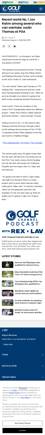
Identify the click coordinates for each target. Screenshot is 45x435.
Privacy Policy (14, 393)
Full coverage (36, 142)
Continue (22, 430)
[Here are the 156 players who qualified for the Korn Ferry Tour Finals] (7, 264)
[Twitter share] (9, 46)
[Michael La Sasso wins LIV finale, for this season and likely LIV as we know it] (7, 312)
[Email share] (15, 46)
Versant (23, 388)
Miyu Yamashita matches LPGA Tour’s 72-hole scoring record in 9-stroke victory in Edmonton (29, 273)
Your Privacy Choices (22, 423)
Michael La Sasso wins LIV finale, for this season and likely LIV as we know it (29, 311)
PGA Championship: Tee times (16, 142)
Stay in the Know (9, 335)
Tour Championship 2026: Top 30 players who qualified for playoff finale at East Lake (28, 282)
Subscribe (7, 344)
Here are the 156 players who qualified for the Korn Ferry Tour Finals (27, 263)
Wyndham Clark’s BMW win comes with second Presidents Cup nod (28, 292)
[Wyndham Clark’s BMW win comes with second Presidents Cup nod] (7, 293)
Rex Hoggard (9, 37)
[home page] (11, 9)
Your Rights (25, 398)
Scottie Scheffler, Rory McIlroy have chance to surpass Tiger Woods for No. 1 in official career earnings (28, 301)
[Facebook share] (4, 46)
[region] (22, 408)
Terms (14, 390)
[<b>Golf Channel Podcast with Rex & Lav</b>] (22, 222)
